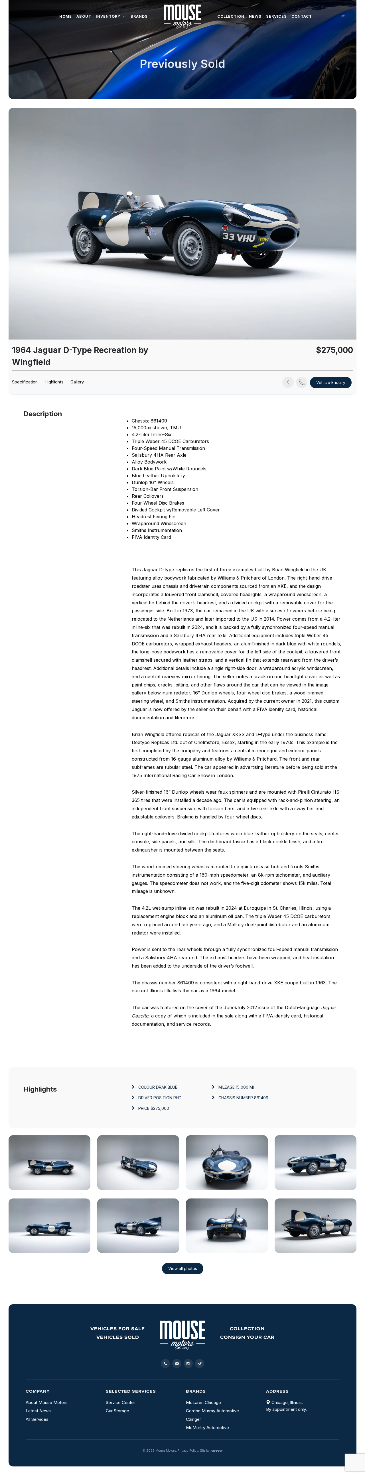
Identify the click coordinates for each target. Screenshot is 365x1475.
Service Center (120, 1402)
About (83, 16)
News (255, 16)
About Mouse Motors (47, 1402)
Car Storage (117, 1410)
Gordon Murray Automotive (212, 1410)
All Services (37, 1419)
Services (276, 16)
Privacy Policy (188, 1450)
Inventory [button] (108, 16)
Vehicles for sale (117, 1328)
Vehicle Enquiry (330, 382)
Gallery (77, 382)
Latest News (38, 1410)
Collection (230, 16)
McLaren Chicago (203, 1402)
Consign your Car (247, 1337)
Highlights (54, 382)
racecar (216, 1450)
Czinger (193, 1419)
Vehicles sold (117, 1337)
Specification (25, 382)
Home (65, 16)
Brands (139, 16)
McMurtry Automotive (207, 1427)
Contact (301, 16)
